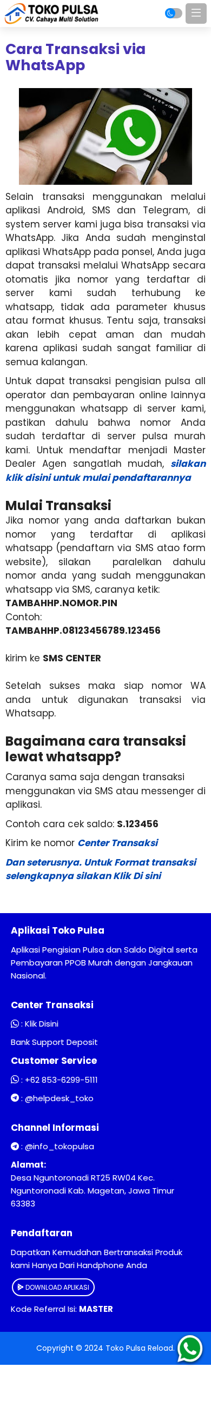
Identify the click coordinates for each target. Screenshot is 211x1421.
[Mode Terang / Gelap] (173, 13)
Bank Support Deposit (54, 1042)
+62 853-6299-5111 (61, 1079)
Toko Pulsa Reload (139, 1348)
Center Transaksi (117, 842)
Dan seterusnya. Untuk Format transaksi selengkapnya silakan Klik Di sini (100, 869)
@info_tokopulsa (59, 1146)
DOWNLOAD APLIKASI (56, 1287)
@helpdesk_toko (59, 1098)
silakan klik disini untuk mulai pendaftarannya (105, 470)
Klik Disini (41, 1023)
